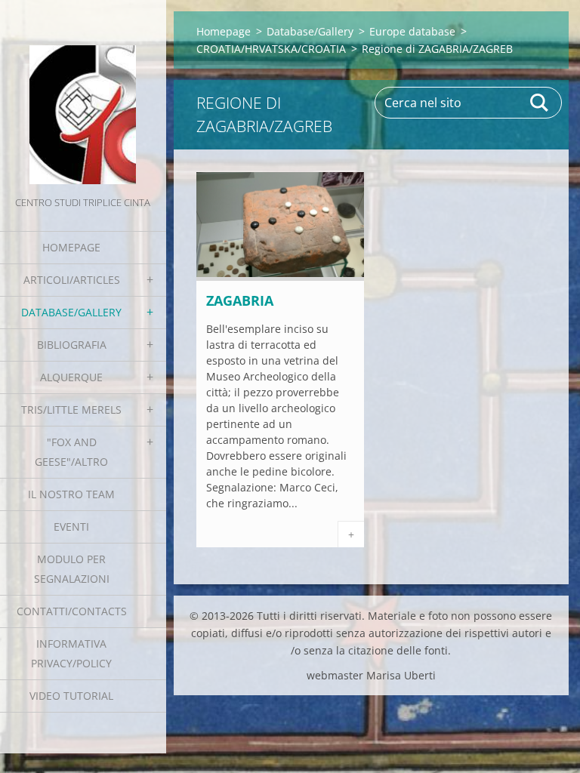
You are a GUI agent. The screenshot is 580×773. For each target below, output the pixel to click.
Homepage (71, 247)
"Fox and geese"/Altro (71, 452)
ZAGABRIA (239, 300)
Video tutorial (71, 695)
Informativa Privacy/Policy (71, 653)
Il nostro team (71, 494)
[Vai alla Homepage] (83, 96)
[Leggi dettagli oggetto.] (280, 276)
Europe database (412, 31)
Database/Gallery (71, 312)
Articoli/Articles (71, 280)
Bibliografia (71, 344)
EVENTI (71, 526)
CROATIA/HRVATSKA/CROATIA (271, 49)
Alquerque (71, 377)
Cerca (540, 102)
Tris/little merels (71, 409)
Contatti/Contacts (72, 611)
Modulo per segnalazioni (72, 569)
